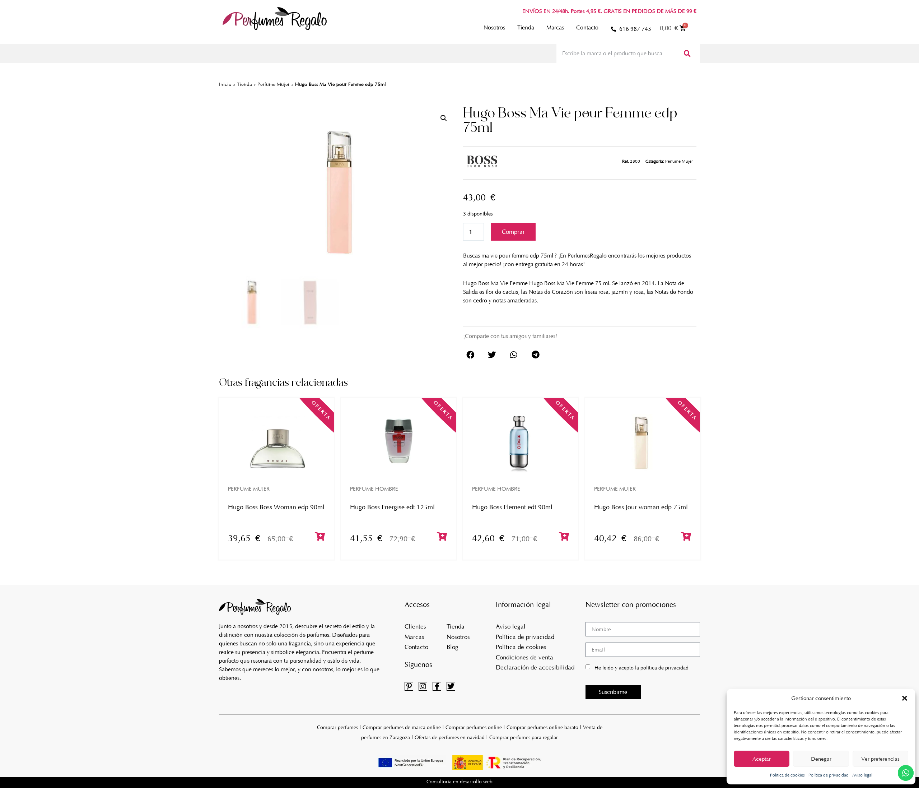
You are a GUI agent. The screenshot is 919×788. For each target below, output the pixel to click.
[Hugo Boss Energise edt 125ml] (398, 441)
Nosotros (494, 27)
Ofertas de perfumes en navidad (450, 737)
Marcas (555, 27)
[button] (904, 698)
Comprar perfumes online (473, 727)
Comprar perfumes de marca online (402, 727)
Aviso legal (862, 775)
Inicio (225, 84)
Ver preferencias (880, 759)
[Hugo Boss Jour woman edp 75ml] (642, 441)
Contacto (587, 27)
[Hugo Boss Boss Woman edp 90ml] (276, 441)
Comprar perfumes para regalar (523, 737)
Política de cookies (787, 775)
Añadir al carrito (513, 232)
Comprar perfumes (337, 727)
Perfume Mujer (273, 84)
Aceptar (761, 759)
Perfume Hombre (374, 489)
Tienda (525, 27)
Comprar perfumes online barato (542, 727)
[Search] (686, 53)
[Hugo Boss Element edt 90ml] (520, 441)
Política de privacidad (828, 775)
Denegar (821, 759)
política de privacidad (664, 668)
